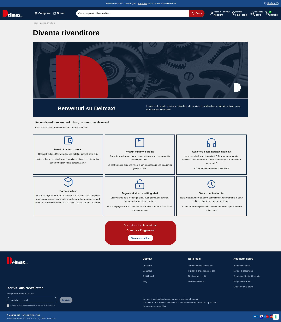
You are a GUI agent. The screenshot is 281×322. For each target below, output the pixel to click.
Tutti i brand (148, 276)
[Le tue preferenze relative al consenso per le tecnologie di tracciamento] (276, 317)
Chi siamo (147, 265)
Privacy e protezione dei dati (201, 271)
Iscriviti (66, 300)
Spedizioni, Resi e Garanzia (246, 276)
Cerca (198, 13)
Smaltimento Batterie (243, 286)
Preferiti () (273, 3)
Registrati (142, 3)
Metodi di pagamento (243, 271)
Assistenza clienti (241, 265)
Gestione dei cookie (197, 276)
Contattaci (147, 271)
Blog (145, 281)
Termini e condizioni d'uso (200, 265)
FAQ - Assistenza (241, 281)
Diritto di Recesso (196, 281)
